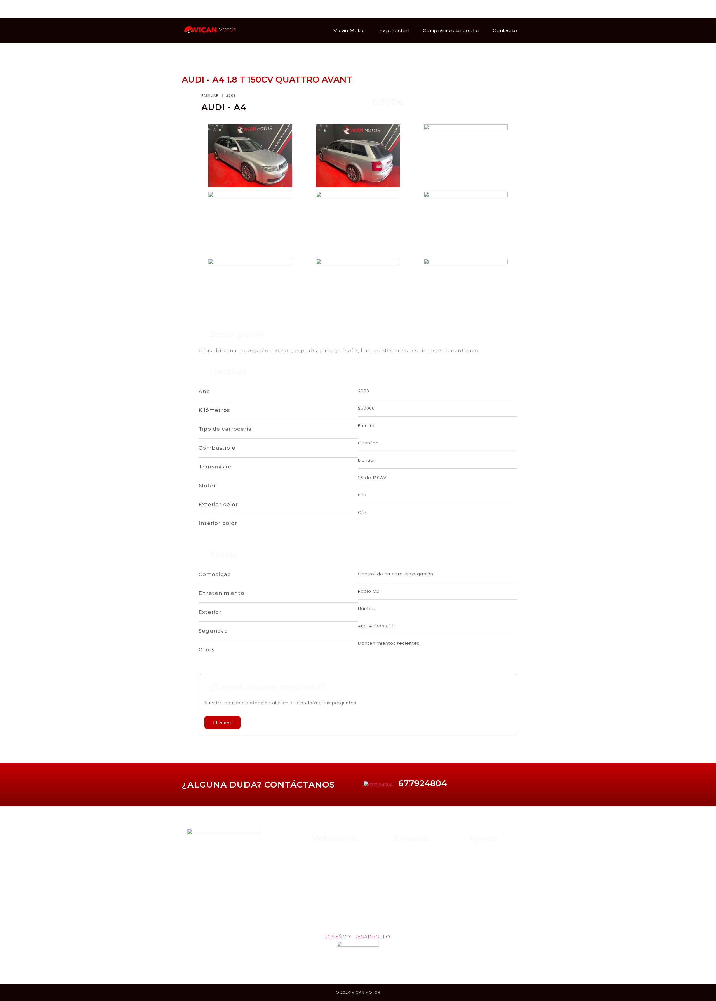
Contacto (505, 30)
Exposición (394, 30)
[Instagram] (193, 9)
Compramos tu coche (451, 30)
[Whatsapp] (201, 9)
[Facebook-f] (185, 9)
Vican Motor (349, 30)
